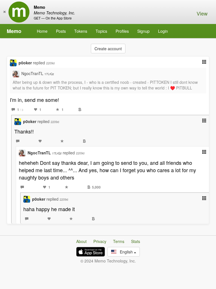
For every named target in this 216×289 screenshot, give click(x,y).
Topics (101, 31)
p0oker (25, 62)
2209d (50, 63)
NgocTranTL (37, 73)
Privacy (99, 241)
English (125, 252)
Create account (108, 48)
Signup (143, 31)
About (81, 241)
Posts (61, 31)
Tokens (80, 31)
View (202, 13)
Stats (135, 241)
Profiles (122, 31)
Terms (118, 241)
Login (163, 31)
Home (42, 31)
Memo (14, 31)
